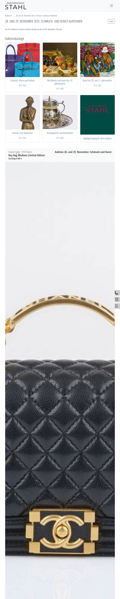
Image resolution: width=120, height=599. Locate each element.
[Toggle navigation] (111, 5)
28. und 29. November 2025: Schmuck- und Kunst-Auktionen (36, 15)
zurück (111, 21)
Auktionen (8, 15)
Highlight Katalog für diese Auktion (97, 138)
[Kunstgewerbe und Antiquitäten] (97, 115)
